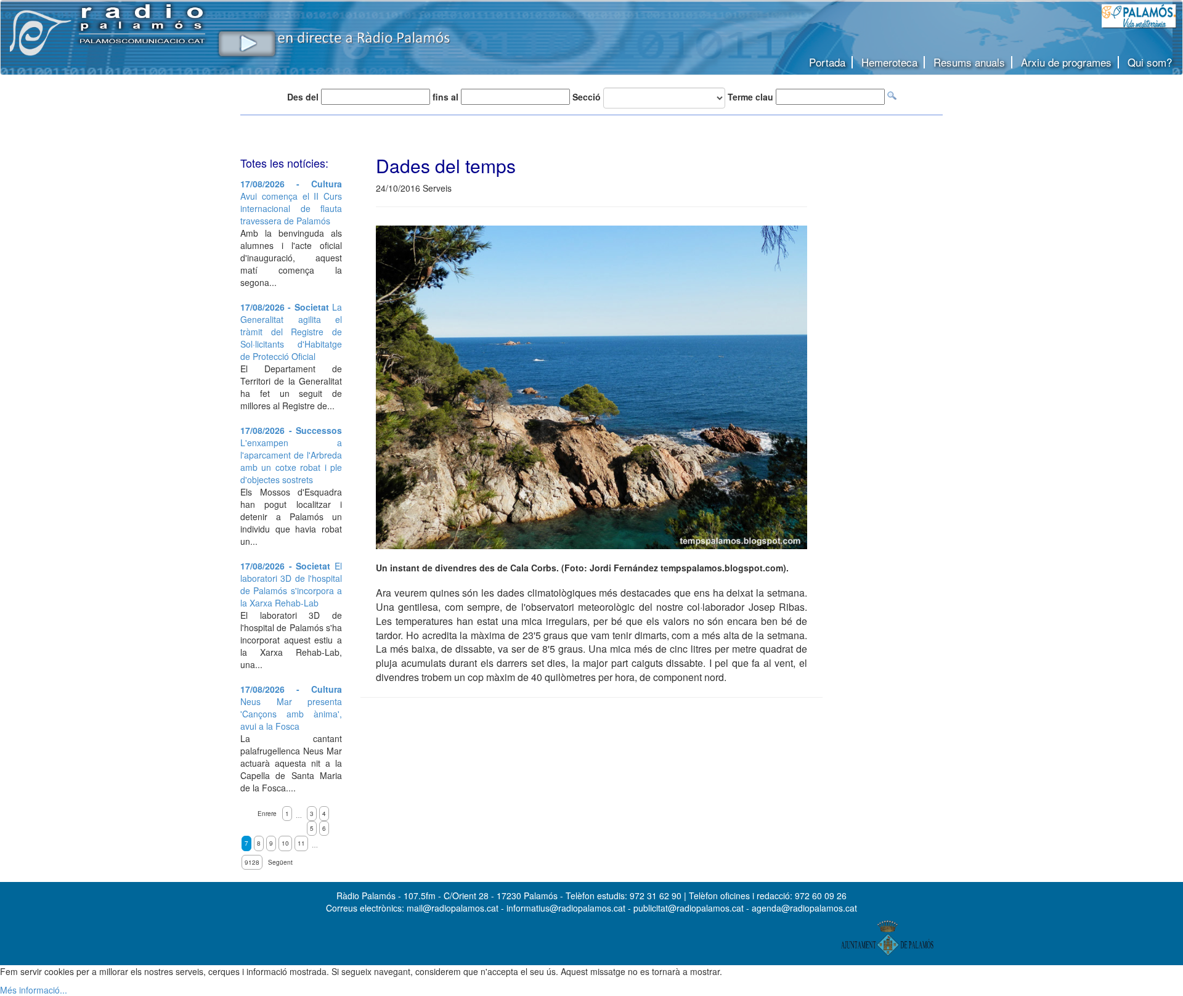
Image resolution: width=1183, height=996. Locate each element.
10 (285, 843)
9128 (252, 862)
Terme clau (750, 97)
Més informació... (33, 990)
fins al (445, 97)
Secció (586, 97)
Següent (280, 862)
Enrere (267, 813)
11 (301, 843)
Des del (303, 97)
